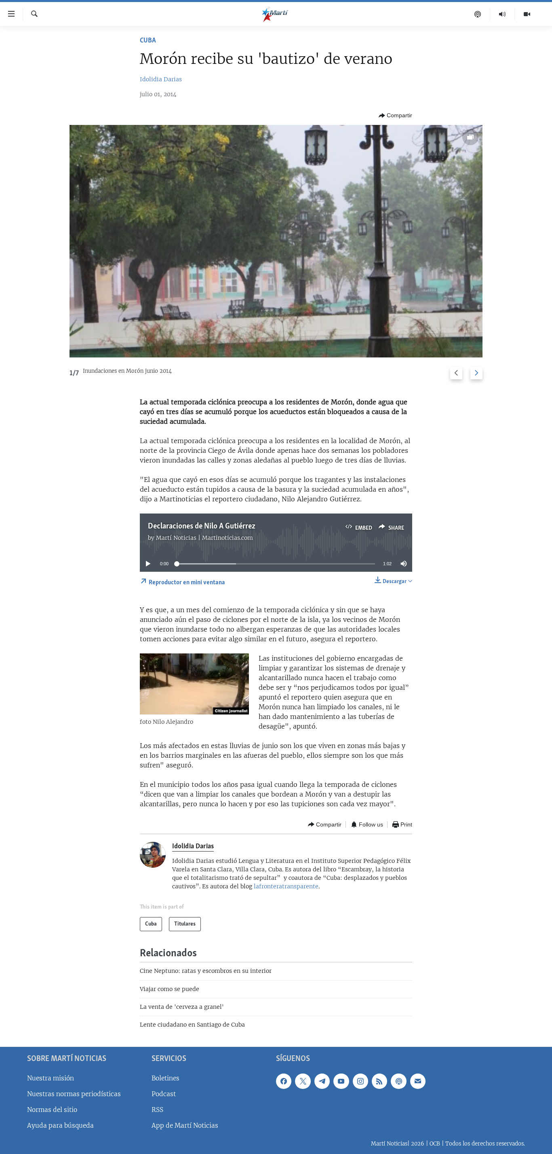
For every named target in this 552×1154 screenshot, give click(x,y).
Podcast (164, 1094)
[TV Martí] (527, 14)
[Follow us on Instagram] (360, 1080)
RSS (157, 1110)
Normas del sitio (52, 1110)
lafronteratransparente (286, 886)
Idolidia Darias (161, 79)
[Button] (395, 115)
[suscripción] (418, 1080)
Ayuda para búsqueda (60, 1125)
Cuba (148, 40)
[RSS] (379, 1080)
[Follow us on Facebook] (283, 1080)
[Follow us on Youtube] (341, 1080)
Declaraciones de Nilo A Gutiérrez (201, 526)
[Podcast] (478, 14)
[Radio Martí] (502, 14)
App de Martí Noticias (185, 1125)
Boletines (165, 1078)
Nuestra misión (50, 1078)
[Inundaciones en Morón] (276, 241)
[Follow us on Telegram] (322, 1080)
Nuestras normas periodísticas (74, 1094)
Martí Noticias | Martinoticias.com (204, 537)
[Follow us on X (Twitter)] (302, 1080)
